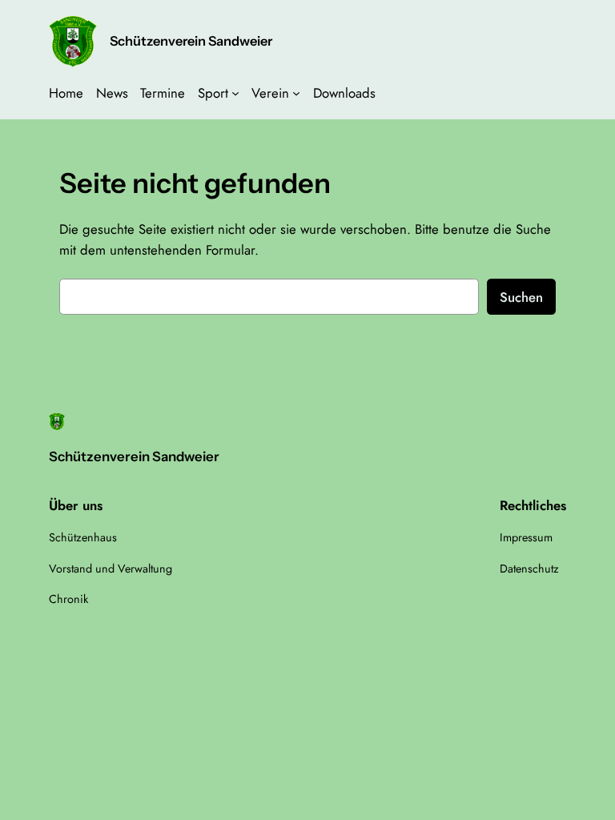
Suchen (521, 297)
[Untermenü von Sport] (235, 93)
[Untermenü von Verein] (296, 93)
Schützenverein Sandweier (191, 41)
